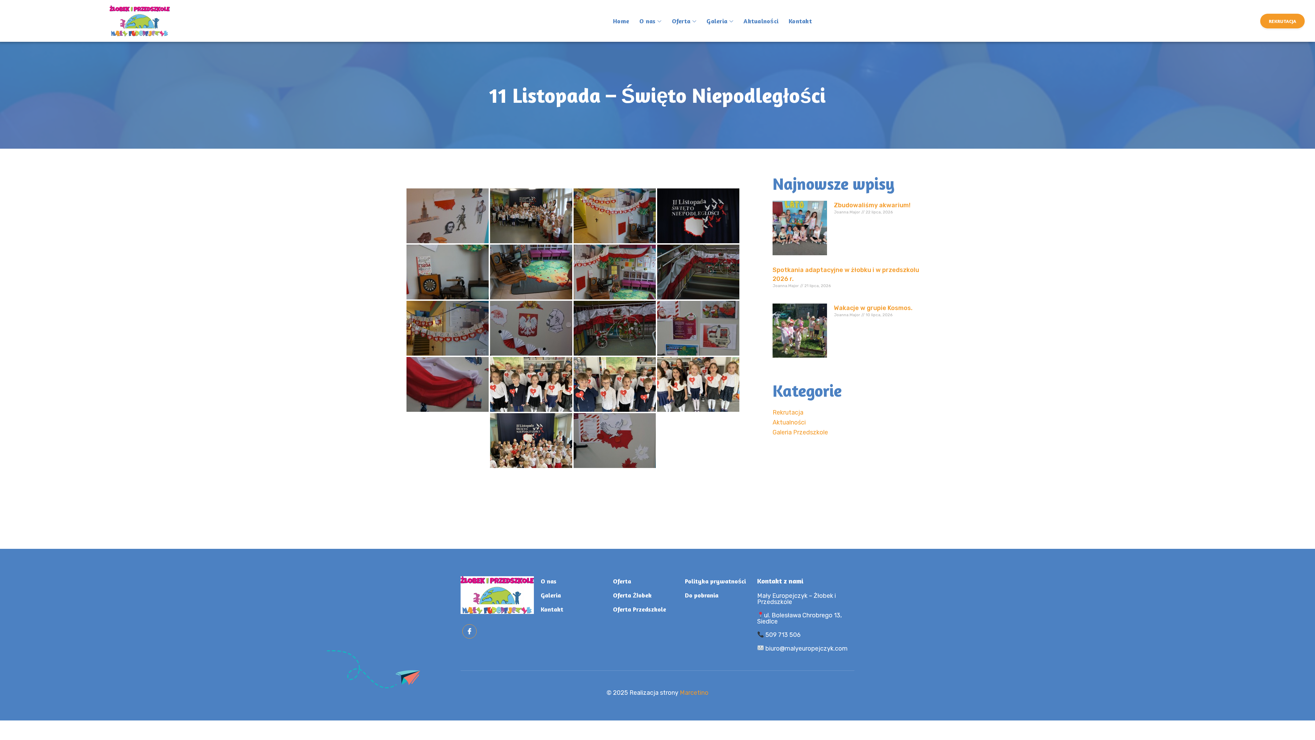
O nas (647, 21)
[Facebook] (469, 631)
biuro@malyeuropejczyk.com (806, 648)
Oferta (681, 21)
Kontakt (800, 21)
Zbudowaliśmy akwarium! (872, 205)
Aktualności (760, 21)
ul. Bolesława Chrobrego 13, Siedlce (799, 618)
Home (621, 21)
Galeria (716, 21)
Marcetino (694, 692)
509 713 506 (782, 635)
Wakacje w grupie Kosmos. (873, 308)
